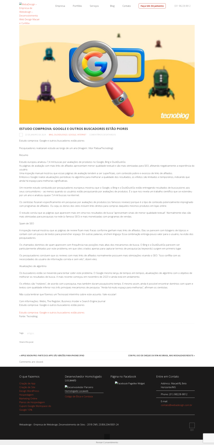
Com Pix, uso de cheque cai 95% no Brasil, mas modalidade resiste (160, 355)
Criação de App (27, 383)
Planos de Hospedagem (32, 402)
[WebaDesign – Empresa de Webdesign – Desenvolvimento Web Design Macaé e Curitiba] (29, 23)
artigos (30, 333)
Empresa (60, 5)
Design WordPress (29, 390)
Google (72, 134)
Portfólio (77, 5)
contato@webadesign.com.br (176, 405)
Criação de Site (27, 387)
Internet (81, 134)
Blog (112, 5)
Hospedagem (26, 394)
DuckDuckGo (61, 134)
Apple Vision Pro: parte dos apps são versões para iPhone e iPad (52, 355)
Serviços (94, 5)
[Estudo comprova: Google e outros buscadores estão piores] (107, 74)
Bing (51, 134)
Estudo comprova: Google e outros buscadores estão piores (51, 312)
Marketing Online (28, 398)
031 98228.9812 (182, 5)
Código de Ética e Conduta (79, 396)
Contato (126, 5)
